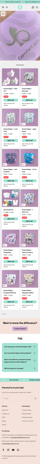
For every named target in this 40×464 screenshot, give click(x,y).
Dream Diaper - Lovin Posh (10, 130)
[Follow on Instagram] (8, 450)
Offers (4, 424)
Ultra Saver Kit (8, 210)
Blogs (4, 421)
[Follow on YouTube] (13, 450)
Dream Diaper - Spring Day (8, 251)
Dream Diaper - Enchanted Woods (9, 291)
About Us (5, 410)
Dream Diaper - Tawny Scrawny (27, 251)
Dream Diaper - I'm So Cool (29, 170)
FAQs (3, 417)
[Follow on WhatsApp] (33, 7)
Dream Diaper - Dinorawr (27, 90)
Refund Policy (26, 414)
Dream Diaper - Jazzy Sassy (29, 130)
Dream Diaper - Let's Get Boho (10, 170)
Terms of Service (27, 421)
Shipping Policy (27, 417)
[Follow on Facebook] (3, 450)
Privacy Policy (26, 410)
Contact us (5, 414)
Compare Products (20, 328)
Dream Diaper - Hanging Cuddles (27, 291)
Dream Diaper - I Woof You (27, 211)
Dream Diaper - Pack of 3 (10, 90)
